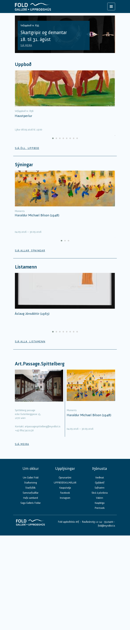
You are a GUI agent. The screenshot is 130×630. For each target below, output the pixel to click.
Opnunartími (65, 477)
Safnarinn (99, 487)
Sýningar (24, 165)
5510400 (108, 521)
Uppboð (23, 64)
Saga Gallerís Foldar (30, 502)
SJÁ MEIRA (26, 45)
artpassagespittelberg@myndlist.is (42, 426)
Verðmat (99, 477)
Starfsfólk (30, 487)
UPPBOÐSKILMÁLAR (65, 482)
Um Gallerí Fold (30, 477)
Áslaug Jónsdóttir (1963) (32, 314)
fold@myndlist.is (106, 525)
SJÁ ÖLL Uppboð (27, 148)
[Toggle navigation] (111, 6)
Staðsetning (30, 482)
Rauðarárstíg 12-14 (91, 521)
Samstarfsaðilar (30, 492)
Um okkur (31, 468)
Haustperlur (23, 116)
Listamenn (26, 267)
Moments (20, 211)
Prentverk (100, 508)
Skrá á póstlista (100, 492)
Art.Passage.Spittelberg (39, 364)
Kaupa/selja (65, 487)
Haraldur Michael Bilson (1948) (37, 215)
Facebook (65, 492)
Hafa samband (30, 497)
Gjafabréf (99, 482)
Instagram (65, 497)
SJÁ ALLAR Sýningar (30, 250)
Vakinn (99, 497)
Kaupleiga (99, 502)
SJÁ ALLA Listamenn (30, 341)
